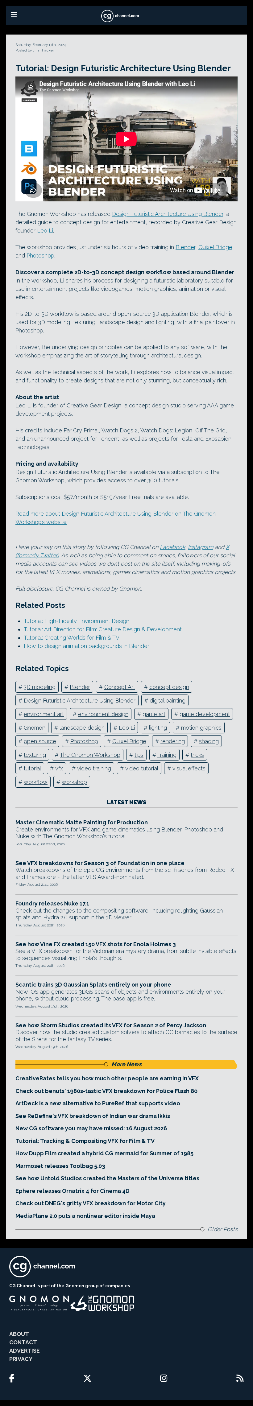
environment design (103, 714)
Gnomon (34, 727)
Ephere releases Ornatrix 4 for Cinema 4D (72, 1191)
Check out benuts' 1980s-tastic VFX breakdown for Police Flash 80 (106, 1091)
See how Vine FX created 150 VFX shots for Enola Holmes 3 (95, 944)
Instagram (200, 547)
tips (139, 755)
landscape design (82, 727)
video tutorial (141, 768)
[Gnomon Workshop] (102, 1303)
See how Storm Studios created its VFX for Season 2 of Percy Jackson (110, 1025)
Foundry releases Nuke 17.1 (52, 903)
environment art (44, 714)
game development (205, 714)
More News (126, 1064)
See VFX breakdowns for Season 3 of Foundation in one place (100, 863)
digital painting (167, 700)
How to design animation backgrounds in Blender (86, 646)
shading (209, 741)
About (19, 1334)
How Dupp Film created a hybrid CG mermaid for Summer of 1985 (104, 1153)
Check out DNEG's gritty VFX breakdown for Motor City (90, 1203)
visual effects (188, 768)
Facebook (172, 547)
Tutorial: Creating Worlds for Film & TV (71, 637)
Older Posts (223, 1229)
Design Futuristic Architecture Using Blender (167, 214)
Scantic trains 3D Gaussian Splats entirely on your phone (93, 984)
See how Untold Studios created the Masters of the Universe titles (107, 1178)
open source (40, 741)
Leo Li (45, 230)
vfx (59, 768)
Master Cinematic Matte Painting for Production (81, 822)
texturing (35, 755)
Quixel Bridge (215, 247)
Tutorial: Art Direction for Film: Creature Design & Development (103, 629)
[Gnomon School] (39, 1303)
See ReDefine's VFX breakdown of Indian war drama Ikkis (92, 1116)
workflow (36, 782)
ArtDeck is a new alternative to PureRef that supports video (97, 1103)
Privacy (20, 1359)
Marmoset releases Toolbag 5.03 (60, 1166)
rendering (172, 741)
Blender (185, 247)
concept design (169, 687)
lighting (158, 727)
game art (154, 714)
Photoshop (40, 255)
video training (94, 768)
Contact (23, 1342)
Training (166, 755)
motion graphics (201, 727)
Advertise (24, 1350)
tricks (197, 755)
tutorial (32, 768)
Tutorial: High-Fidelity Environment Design (76, 621)
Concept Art (119, 687)
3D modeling (40, 687)
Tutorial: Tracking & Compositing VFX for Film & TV (85, 1141)
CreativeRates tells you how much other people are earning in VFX (107, 1078)
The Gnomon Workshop (90, 755)
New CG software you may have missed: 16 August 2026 (91, 1128)
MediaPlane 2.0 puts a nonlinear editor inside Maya (85, 1216)
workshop (74, 782)
